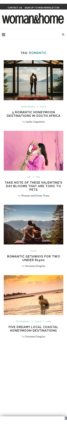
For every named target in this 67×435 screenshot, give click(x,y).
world (48, 321)
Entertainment (28, 106)
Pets (38, 177)
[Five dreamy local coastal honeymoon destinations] (33, 295)
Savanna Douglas (35, 266)
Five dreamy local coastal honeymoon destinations (33, 328)
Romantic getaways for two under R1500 (33, 258)
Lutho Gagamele (35, 121)
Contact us (15, 8)
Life (29, 177)
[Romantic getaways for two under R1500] (33, 224)
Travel (43, 106)
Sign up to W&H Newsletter (42, 8)
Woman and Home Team (35, 195)
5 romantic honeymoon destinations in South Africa (33, 114)
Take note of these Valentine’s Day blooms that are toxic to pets (33, 186)
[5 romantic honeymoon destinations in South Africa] (33, 80)
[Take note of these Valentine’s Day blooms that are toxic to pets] (33, 151)
